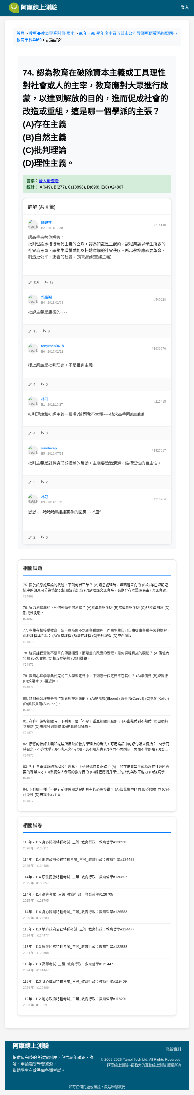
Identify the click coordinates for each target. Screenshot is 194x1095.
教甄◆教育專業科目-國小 (52, 33)
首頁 (20, 33)
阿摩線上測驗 (38, 7)
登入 (185, 7)
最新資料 (173, 1049)
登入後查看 (49, 181)
